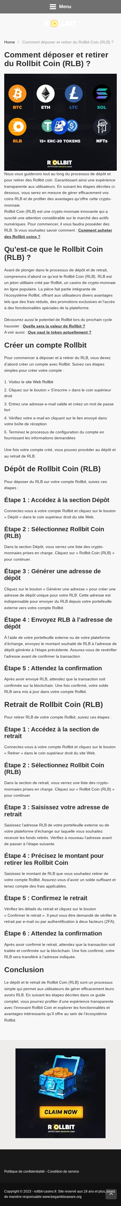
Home (9, 42)
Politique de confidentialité (24, 1171)
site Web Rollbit (39, 382)
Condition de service (63, 1171)
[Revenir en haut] (111, 1194)
